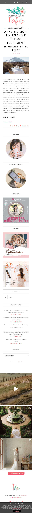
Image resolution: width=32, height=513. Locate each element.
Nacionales (19, 28)
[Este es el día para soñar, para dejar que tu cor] (16, 422)
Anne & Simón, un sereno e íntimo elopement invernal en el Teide (16, 41)
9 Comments (25, 125)
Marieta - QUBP (8, 122)
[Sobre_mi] (16, 158)
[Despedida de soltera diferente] (16, 257)
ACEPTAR (17, 511)
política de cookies (17, 508)
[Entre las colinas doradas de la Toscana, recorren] (16, 389)
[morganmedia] (16, 491)
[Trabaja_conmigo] (16, 188)
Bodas (10, 28)
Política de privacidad (16, 497)
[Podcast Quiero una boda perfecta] (16, 222)
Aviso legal (23, 495)
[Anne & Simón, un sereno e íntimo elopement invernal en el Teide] (16, 65)
